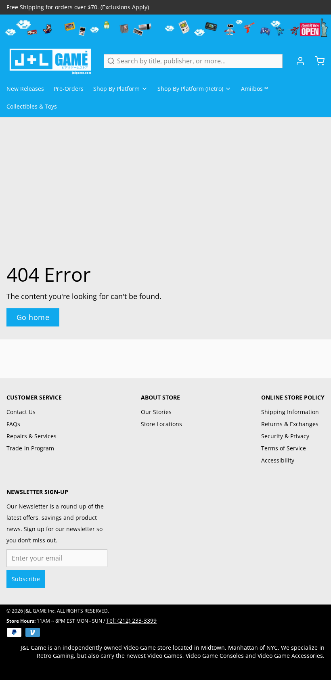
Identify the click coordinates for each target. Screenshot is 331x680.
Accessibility (277, 460)
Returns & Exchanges (289, 424)
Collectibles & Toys (31, 106)
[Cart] (316, 61)
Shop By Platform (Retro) (190, 88)
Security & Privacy (285, 436)
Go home (33, 317)
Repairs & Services (31, 436)
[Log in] (297, 61)
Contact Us (21, 412)
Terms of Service (283, 448)
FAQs (13, 424)
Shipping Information (290, 412)
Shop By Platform (116, 88)
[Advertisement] (165, 357)
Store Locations (161, 424)
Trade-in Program (30, 448)
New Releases (25, 88)
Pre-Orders (69, 88)
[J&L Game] (50, 61)
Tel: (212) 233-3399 (131, 620)
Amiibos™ (254, 88)
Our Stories (156, 412)
